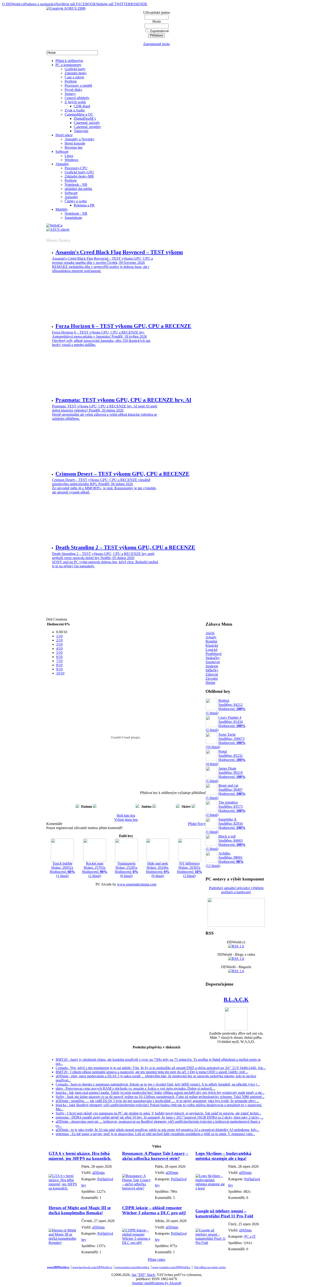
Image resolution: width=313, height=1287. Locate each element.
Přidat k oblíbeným (69, 61)
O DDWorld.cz (13, 4)
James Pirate (225, 774)
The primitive (225, 808)
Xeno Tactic (225, 741)
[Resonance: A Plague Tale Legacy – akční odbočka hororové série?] (137, 1188)
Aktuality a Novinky (79, 139)
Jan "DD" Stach (143, 1275)
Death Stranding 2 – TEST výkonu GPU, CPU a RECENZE (125, 547)
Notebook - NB (76, 185)
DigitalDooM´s (85, 118)
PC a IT (250, 1236)
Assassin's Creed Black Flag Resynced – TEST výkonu (119, 252)
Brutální (211, 641)
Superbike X (225, 825)
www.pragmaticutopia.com (136, 884)
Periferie (71, 81)
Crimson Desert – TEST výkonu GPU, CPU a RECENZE (122, 474)
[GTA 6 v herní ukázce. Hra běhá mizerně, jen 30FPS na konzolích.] (64, 1188)
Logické (211, 650)
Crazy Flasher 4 (225, 724)
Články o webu (76, 201)
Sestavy (70, 94)
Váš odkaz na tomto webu (210, 1267)
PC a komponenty (68, 65)
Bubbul (225, 707)
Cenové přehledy (77, 98)
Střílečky (212, 670)
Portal (225, 757)
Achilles (225, 859)
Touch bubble (62, 869)
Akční (210, 633)
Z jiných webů (75, 102)
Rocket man (94, 869)
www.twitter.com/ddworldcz (132, 1267)
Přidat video (156, 1260)
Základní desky (76, 73)
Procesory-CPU (76, 168)
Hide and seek (157, 869)
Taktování (81, 131)
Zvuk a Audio (75, 110)
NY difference (189, 869)
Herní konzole (75, 143)
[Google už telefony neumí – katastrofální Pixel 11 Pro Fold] (210, 1243)
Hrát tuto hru (126, 815)
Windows (71, 160)
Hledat (210, 683)
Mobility (61, 209)
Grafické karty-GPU (79, 172)
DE (144, 4)
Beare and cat (225, 791)
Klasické (212, 645)
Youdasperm (126, 869)
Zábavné (212, 674)
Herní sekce (64, 135)
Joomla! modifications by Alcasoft (156, 1283)
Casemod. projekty (87, 127)
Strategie (212, 666)
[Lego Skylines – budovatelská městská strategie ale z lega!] (210, 1188)
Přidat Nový (197, 824)
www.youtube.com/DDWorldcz (171, 1267)
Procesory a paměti (78, 85)
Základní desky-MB (79, 176)
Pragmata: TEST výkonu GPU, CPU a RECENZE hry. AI (123, 400)
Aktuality (62, 164)
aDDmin (98, 1173)
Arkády (211, 637)
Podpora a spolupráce (39, 4)
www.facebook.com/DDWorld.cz (92, 1267)
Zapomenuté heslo (156, 44)
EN (139, 4)
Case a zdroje (74, 77)
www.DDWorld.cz (58, 1267)
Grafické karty (75, 69)
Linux (69, 156)
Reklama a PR (84, 205)
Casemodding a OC (79, 114)
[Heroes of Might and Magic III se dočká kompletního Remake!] (64, 1243)
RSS (134, 4)
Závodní (212, 678)
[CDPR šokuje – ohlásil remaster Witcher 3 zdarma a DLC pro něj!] (137, 1243)
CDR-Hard (82, 106)
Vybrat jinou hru (126, 820)
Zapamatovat (159, 31)
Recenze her (73, 147)
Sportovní (213, 662)
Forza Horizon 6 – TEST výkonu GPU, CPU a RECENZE (123, 326)
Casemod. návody (87, 123)
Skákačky (213, 658)
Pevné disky (73, 90)
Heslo (156, 21)
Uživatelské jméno (156, 12)
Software (62, 151)
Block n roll (225, 842)
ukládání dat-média (78, 189)
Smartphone (73, 218)
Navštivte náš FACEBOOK (75, 4)
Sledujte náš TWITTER (113, 4)
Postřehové (214, 654)
